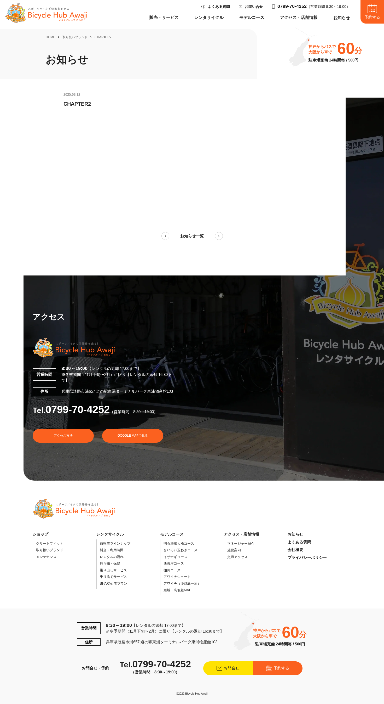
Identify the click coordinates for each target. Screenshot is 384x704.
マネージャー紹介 (240, 543)
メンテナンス (46, 557)
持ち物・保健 (110, 563)
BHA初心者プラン (113, 583)
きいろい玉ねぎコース (180, 550)
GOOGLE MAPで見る (133, 435)
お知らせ (341, 17)
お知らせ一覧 (192, 236)
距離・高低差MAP (177, 590)
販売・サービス (164, 17)
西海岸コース (174, 563)
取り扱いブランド (75, 37)
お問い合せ (254, 6)
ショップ (40, 534)
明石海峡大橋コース (179, 543)
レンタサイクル (209, 17)
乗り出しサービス (113, 570)
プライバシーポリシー (307, 557)
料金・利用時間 (112, 550)
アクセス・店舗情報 (299, 17)
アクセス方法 (63, 435)
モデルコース (251, 17)
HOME (50, 37)
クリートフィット (49, 543)
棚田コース (172, 570)
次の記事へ (219, 236)
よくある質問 (219, 6)
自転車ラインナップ (115, 543)
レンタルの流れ (112, 557)
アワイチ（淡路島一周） (182, 583)
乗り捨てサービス (113, 577)
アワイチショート (177, 577)
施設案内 (234, 550)
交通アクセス (237, 557)
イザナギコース (175, 557)
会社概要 (295, 549)
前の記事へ (165, 236)
